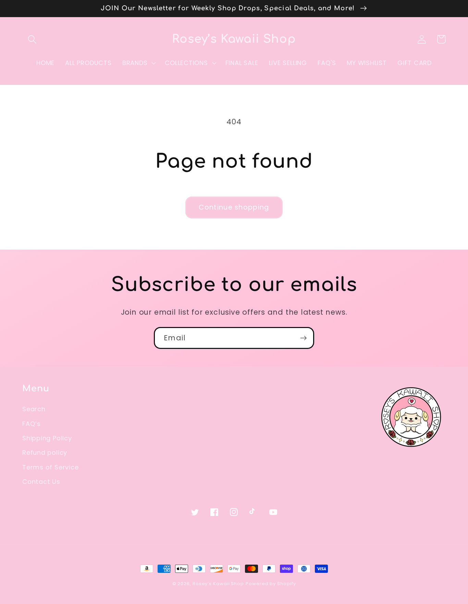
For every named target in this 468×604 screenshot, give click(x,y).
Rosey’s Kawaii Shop (218, 583)
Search (34, 409)
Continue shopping (234, 207)
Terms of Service (50, 467)
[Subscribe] (303, 338)
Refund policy (44, 452)
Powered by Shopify (271, 583)
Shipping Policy (47, 438)
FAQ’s (31, 423)
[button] (32, 39)
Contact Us (41, 481)
